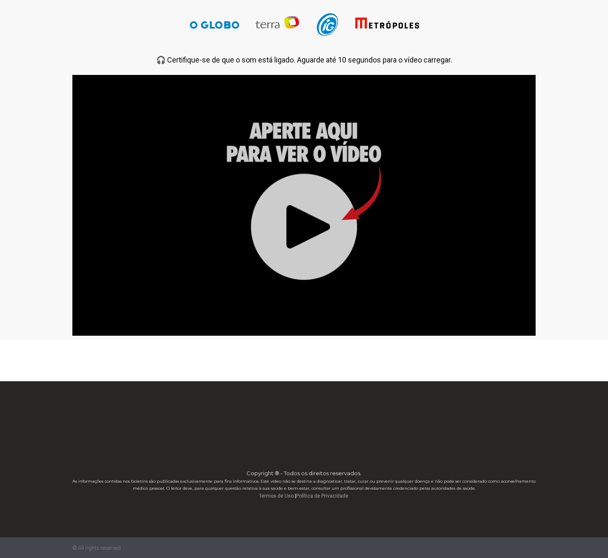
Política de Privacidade (322, 496)
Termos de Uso (276, 496)
